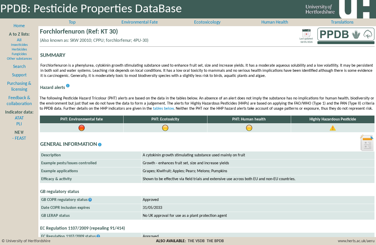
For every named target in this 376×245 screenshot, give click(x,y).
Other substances (19, 59)
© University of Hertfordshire (26, 241)
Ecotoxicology (207, 22)
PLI (19, 124)
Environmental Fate (139, 22)
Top (72, 22)
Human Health (274, 22)
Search (19, 66)
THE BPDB (215, 241)
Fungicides (19, 54)
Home (19, 26)
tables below (163, 109)
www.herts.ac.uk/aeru (356, 241)
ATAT (19, 118)
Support (19, 75)
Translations (342, 22)
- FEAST (19, 138)
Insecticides (19, 45)
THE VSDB (196, 241)
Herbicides (19, 50)
